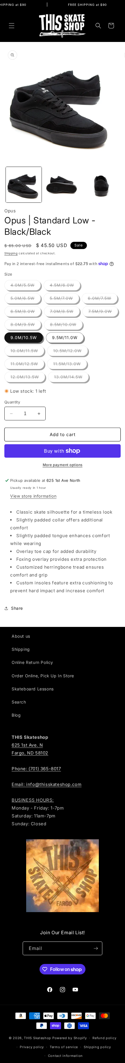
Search (19, 701)
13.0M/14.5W (71, 378)
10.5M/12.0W (70, 352)
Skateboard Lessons (33, 688)
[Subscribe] (95, 948)
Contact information (65, 1056)
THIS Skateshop (37, 1038)
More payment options (63, 465)
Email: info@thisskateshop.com (46, 784)
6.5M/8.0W (25, 313)
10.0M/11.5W (27, 352)
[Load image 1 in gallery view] (24, 185)
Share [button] (17, 608)
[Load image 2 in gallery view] (62, 185)
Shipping (11, 253)
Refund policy (104, 1038)
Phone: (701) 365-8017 (36, 768)
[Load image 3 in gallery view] (101, 185)
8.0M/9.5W (25, 326)
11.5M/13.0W (70, 365)
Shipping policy (97, 1047)
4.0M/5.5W (25, 286)
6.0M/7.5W (102, 299)
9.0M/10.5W (23, 337)
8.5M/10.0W (66, 326)
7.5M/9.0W (103, 313)
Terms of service (64, 1047)
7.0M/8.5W (65, 313)
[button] (11, 25)
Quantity (12, 402)
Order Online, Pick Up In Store (43, 675)
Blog (16, 715)
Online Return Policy (32, 662)
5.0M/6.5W (25, 299)
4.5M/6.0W (65, 286)
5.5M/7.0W (64, 299)
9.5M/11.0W (65, 337)
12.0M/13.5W (27, 378)
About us (21, 636)
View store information (33, 495)
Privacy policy (32, 1047)
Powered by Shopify (69, 1038)
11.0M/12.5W (27, 365)
